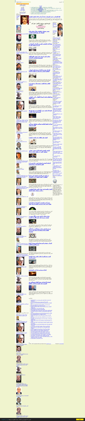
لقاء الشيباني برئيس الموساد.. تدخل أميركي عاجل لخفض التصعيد (44, 16)
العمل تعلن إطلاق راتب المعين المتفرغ (38, 137)
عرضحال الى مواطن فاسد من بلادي (55, 31)
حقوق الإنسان (40, 8)
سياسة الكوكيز (48, 343)
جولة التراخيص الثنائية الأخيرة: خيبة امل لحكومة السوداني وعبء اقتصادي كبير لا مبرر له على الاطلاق (22, 255)
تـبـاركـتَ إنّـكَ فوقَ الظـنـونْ (20, 374)
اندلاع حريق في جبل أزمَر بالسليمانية (38, 270)
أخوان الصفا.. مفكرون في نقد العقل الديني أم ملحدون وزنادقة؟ (57, 89)
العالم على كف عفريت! (20, 169)
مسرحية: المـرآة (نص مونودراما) (21, 141)
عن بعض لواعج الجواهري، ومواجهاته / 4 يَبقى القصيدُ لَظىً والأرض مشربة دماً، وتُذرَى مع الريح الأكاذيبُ (22, 176)
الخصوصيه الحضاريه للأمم (18, 16)
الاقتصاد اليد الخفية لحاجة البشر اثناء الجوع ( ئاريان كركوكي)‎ (57, 55)
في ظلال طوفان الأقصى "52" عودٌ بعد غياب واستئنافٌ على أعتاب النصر (57, 79)
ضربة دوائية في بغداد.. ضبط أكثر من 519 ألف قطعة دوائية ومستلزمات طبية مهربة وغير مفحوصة (40, 230)
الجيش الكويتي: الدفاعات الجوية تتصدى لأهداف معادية (39, 330)
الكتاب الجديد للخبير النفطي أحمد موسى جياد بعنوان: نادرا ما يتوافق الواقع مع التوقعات (57, 159)
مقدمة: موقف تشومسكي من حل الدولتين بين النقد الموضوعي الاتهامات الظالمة (22, 53)
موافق (80, 419)
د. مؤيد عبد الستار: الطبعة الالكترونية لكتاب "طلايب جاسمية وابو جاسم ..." (57, 117)
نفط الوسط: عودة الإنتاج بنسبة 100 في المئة (38, 309)
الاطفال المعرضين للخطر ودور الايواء (22, 33)
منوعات (40, 11)
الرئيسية (40, 5)
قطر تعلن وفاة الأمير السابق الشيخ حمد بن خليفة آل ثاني (40, 335)
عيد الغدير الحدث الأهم (20, 62)
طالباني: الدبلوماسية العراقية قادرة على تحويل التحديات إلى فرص (41, 313)
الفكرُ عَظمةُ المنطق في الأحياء (21, 266)
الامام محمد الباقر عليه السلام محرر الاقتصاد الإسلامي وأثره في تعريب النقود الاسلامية (22, 161)
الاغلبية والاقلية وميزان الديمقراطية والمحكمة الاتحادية (56, 73)
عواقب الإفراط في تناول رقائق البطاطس (37, 308)
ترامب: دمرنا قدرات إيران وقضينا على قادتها (38, 305)
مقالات (40, 7)
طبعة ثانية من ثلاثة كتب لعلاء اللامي (22, 275)
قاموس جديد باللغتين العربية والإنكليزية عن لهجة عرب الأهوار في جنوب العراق (57, 102)
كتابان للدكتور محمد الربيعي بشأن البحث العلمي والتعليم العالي (57, 163)
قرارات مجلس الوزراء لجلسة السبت (37, 338)
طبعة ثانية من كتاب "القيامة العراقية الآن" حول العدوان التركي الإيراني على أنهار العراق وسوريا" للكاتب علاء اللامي (57, 110)
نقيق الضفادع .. (55, 40)
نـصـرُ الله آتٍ (18, 100)
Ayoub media (61, 343)
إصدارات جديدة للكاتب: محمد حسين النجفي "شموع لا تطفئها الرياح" (57, 128)
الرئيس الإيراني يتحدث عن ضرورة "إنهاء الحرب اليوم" (39, 301)
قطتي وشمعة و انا (19, 42)
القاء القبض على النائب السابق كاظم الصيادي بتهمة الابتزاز (40, 326)
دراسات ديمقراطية (40, 9)
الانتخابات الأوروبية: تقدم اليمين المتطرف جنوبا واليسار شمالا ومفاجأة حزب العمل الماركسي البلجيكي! (22, 187)
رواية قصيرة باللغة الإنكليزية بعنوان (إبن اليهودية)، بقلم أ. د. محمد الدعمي (57, 134)
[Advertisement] (67, 15)
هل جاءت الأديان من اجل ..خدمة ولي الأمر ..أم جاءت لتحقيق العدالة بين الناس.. (22, 365)
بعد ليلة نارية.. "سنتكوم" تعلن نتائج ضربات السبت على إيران (40, 331)
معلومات (54, 177)
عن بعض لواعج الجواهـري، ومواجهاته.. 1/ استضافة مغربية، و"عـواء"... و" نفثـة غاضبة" (22, 244)
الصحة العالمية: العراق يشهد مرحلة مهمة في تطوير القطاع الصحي (41, 310)
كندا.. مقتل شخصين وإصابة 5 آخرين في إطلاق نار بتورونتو (40, 329)
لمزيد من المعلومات (5, 419)
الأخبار (41, 6)
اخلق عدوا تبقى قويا (56, 42)
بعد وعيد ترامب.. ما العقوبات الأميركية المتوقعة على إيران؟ (40, 304)
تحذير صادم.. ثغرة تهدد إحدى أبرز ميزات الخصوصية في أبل (40, 332)
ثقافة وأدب (40, 10)
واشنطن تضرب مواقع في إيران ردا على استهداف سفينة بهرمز (41, 334)
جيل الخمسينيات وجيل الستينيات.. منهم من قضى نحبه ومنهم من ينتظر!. (57, 66)
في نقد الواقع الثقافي (19, 91)
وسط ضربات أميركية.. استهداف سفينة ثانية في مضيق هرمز (40, 333)
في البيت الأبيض (18, 284)
